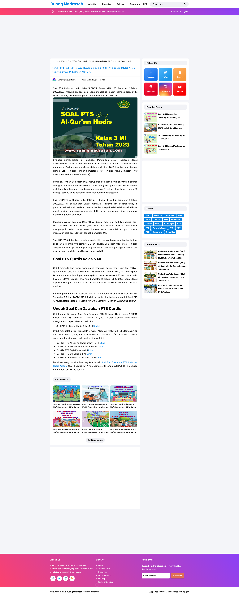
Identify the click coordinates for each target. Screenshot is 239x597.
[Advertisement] (119, 37)
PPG (171, 228)
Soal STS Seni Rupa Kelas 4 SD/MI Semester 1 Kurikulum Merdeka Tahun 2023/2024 (95, 407)
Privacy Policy (104, 575)
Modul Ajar (169, 224)
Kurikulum (175, 220)
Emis (148, 220)
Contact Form (104, 569)
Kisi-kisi (157, 220)
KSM (166, 220)
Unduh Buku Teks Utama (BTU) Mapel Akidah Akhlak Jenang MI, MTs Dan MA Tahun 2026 (171, 254)
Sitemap (101, 579)
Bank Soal (170, 215)
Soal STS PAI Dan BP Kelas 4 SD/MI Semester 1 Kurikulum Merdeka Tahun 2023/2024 (123, 432)
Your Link (165, 592)
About (100, 565)
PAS (179, 224)
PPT (178, 228)
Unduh (96, 326)
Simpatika (170, 232)
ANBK (148, 215)
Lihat (102, 343)
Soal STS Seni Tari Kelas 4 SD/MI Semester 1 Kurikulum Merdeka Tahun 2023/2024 (123, 407)
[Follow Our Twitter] (59, 578)
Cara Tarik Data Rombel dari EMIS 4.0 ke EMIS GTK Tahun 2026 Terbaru (170, 288)
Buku (180, 215)
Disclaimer (102, 572)
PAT (147, 228)
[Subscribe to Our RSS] (72, 578)
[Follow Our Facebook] (53, 578)
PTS (147, 232)
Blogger (185, 592)
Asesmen (158, 215)
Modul (158, 224)
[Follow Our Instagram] (65, 578)
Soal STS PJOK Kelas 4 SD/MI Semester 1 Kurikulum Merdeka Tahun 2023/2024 (95, 432)
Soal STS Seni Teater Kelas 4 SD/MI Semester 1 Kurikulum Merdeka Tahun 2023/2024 (66, 407)
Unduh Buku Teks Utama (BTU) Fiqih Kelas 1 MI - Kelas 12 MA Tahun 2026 (89, 11)
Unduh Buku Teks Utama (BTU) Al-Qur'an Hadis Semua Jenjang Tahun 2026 (172, 266)
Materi (149, 224)
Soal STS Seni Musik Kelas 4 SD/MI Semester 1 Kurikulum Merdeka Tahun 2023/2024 (66, 432)
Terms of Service (105, 582)
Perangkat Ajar (159, 228)
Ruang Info (157, 232)
